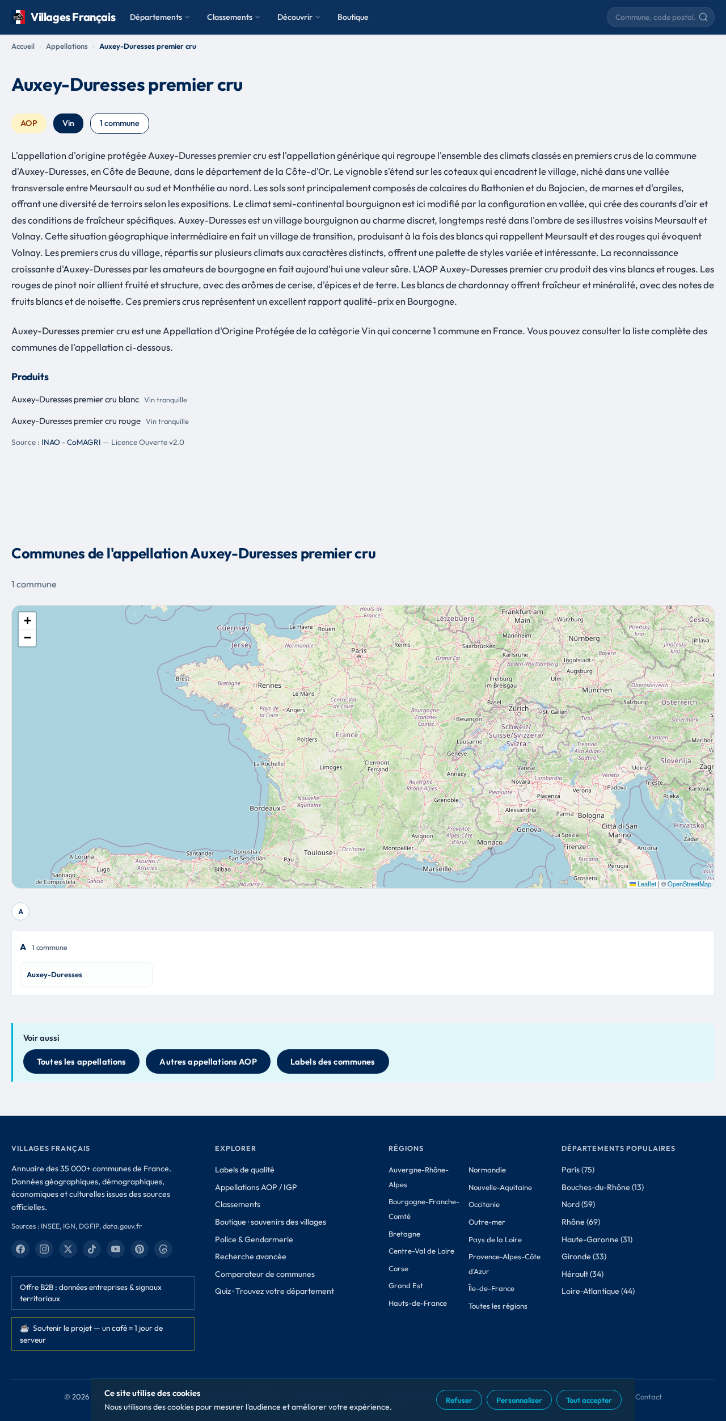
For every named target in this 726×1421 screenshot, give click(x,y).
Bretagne (404, 1233)
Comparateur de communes (265, 1274)
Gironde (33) (584, 1256)
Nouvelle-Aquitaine (500, 1187)
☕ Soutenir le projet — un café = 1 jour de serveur (91, 1333)
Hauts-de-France (418, 1303)
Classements (229, 17)
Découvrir (295, 17)
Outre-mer (486, 1221)
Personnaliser (519, 1400)
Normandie (487, 1169)
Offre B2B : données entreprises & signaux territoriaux (91, 1293)
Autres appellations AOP (207, 1061)
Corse (398, 1268)
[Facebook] (20, 1249)
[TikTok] (92, 1249)
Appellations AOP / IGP (256, 1187)
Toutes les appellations (81, 1061)
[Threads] (163, 1249)
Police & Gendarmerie (254, 1239)
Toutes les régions (497, 1305)
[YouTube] (116, 1249)
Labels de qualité (245, 1169)
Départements (156, 17)
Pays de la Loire (495, 1239)
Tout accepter (589, 1400)
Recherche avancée (250, 1256)
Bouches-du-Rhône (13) (603, 1187)
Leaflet (646, 883)
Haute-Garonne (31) (597, 1239)
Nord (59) (578, 1204)
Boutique (353, 17)
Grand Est (406, 1285)
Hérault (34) (582, 1274)
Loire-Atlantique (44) (598, 1291)
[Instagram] (44, 1249)
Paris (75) (578, 1169)
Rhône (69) (581, 1222)
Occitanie (484, 1204)
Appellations (67, 46)
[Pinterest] (139, 1249)
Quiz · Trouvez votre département (274, 1291)
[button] (27, 620)
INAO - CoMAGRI (71, 442)
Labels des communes (332, 1061)
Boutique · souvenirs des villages (270, 1222)
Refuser (459, 1400)
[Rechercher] (703, 17)
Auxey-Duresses (54, 974)
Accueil (23, 46)
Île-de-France (491, 1288)
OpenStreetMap (689, 883)
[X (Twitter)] (68, 1249)
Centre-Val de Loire (421, 1250)
